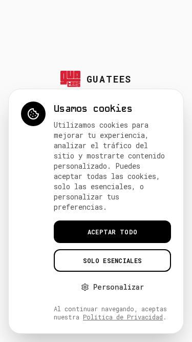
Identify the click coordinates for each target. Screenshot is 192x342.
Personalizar (118, 287)
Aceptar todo (113, 232)
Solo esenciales (112, 260)
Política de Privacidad (123, 317)
